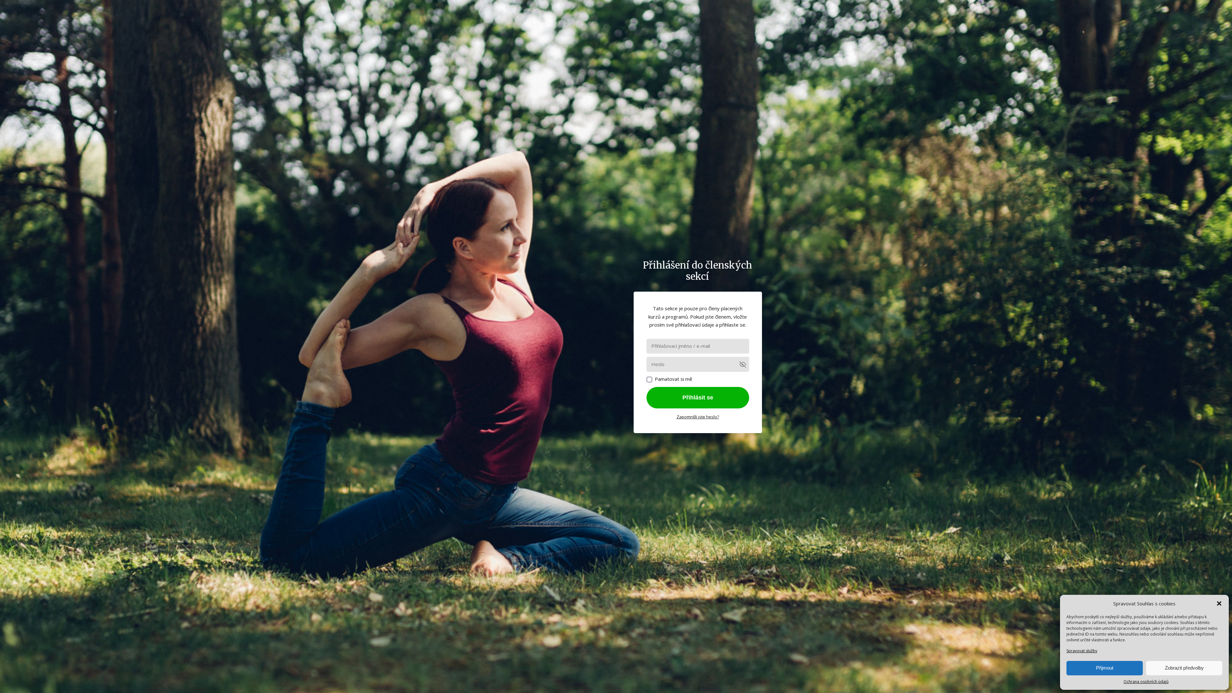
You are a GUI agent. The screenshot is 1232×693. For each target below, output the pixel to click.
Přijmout (1104, 668)
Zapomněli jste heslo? (698, 417)
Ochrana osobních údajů (1146, 681)
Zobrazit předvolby (1184, 668)
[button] (1219, 603)
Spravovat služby (1081, 651)
